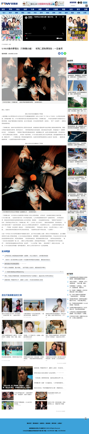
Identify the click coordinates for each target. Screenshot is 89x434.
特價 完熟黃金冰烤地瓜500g (15, 272)
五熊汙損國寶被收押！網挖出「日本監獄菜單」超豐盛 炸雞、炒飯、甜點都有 (12, 336)
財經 (25, 9)
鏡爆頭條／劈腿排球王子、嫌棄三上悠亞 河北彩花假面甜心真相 (49, 368)
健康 (66, 12)
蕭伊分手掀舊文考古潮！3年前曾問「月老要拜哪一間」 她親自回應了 (11, 314)
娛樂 (40, 9)
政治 (17, 9)
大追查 (55, 9)
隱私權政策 (35, 423)
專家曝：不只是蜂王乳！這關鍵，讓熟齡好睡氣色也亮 (34, 336)
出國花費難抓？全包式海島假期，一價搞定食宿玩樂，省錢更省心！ (34, 314)
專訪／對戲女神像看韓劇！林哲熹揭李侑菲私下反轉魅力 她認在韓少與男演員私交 (56, 336)
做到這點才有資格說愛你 (12, 263)
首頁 (3, 9)
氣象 (72, 12)
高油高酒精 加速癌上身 (54, 393)
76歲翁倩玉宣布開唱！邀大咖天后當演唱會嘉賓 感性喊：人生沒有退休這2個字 (56, 358)
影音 (78, 9)
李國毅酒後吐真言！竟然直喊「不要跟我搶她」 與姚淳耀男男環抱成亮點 (34, 357)
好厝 (85, 12)
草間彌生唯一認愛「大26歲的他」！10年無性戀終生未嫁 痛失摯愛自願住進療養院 (49, 383)
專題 (63, 9)
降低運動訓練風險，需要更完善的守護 (12, 357)
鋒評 (47, 9)
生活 (71, 9)
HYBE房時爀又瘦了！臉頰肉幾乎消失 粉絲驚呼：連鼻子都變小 (23, 393)
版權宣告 (42, 423)
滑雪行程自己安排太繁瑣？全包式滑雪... (45, 373)
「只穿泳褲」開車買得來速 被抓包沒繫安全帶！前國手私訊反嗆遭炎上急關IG (49, 378)
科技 (35, 12)
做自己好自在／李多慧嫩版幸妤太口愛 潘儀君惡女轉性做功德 (49, 388)
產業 (53, 12)
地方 (4, 12)
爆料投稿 (54, 423)
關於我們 (29, 423)
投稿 (78, 12)
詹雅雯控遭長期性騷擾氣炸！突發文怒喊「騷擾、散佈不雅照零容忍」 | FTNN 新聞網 (56, 314)
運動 (22, 12)
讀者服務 (48, 423)
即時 (10, 9)
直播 (85, 9)
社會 (32, 9)
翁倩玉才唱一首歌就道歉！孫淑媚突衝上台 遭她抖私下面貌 (56, 403)
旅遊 (29, 12)
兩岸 (10, 12)
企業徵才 (60, 423)
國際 (16, 12)
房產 (60, 12)
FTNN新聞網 (5, 44)
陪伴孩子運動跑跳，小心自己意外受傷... (23, 403)
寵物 (47, 12)
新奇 (41, 12)
